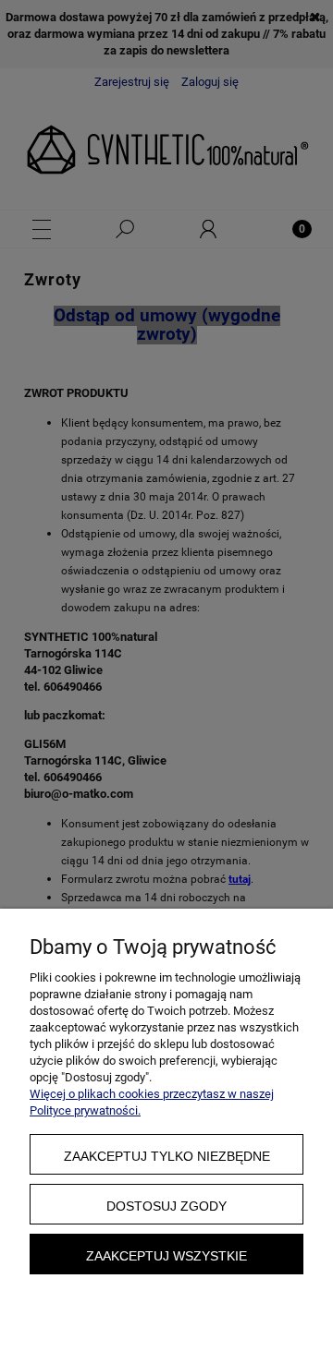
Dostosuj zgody (166, 1206)
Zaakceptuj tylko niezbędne (167, 1156)
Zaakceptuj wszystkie (166, 1255)
